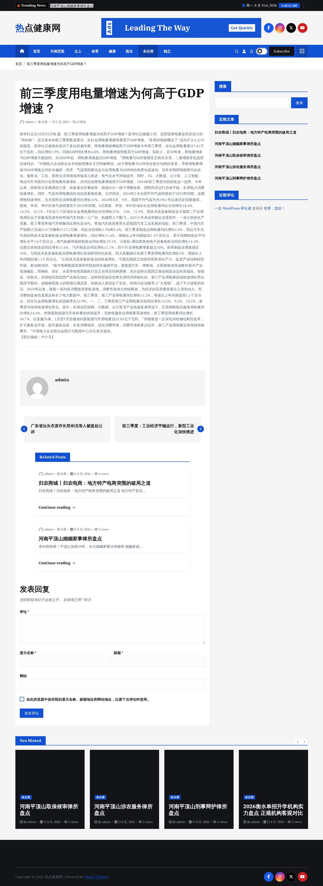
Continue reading (55, 507)
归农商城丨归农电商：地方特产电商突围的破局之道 (255, 132)
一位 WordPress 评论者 (233, 208)
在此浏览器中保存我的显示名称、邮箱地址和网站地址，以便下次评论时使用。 (88, 699)
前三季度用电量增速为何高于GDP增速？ (57, 63)
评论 (24, 611)
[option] (50, 789)
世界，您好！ (274, 208)
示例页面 (57, 51)
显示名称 (28, 652)
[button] (298, 741)
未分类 (148, 51)
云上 (78, 51)
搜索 (223, 86)
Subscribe (282, 51)
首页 (36, 51)
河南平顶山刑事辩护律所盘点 (238, 178)
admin (29, 122)
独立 (167, 51)
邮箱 (118, 652)
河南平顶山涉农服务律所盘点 (238, 166)
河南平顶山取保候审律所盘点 (238, 155)
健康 (112, 51)
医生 (129, 51)
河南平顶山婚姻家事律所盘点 (238, 143)
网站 (23, 675)
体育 (95, 51)
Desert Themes (97, 876)
